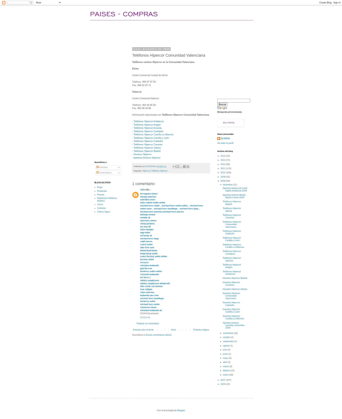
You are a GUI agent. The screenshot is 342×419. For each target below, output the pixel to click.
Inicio (173, 330)
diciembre (228, 184)
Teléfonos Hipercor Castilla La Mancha (153, 134)
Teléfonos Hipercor (159, 171)
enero (226, 375)
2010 (223, 172)
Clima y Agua (103, 211)
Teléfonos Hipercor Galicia (147, 147)
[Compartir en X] (181, 166)
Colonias (101, 208)
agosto (226, 345)
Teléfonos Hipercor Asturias (148, 128)
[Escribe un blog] (178, 166)
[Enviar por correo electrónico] (174, 166)
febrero (226, 370)
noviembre (228, 333)
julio (225, 349)
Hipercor (146, 171)
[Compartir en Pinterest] (188, 166)
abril (225, 362)
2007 (223, 380)
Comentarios (105, 172)
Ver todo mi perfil (225, 143)
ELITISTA (225, 138)
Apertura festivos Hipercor (146, 157)
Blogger (181, 410)
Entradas (103, 167)
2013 (223, 160)
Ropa (99, 187)
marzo (226, 366)
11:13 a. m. (145, 317)
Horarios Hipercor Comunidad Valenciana (231, 296)
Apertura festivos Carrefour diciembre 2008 (234, 325)
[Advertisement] (159, 33)
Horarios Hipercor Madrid (235, 278)
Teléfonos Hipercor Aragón (147, 124)
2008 (223, 181)
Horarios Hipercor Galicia (235, 289)
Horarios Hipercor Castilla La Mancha (233, 317)
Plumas (100, 194)
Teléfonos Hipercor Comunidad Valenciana (232, 224)
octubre (227, 337)
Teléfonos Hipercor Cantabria (148, 131)
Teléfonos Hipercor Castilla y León (151, 138)
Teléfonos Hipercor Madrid (147, 151)
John (142, 189)
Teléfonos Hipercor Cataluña (148, 141)
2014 (223, 156)
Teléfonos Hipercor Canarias (148, 144)
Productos (102, 191)
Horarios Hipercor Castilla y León (231, 310)
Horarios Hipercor (142, 154)
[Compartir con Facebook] (184, 166)
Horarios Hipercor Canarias (231, 283)
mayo (226, 358)
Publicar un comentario (148, 323)
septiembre (228, 341)
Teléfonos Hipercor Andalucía (149, 121)
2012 (223, 164)
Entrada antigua (201, 330)
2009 (223, 177)
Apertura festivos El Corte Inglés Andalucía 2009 (235, 189)
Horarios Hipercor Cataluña (231, 303)
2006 (223, 384)
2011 (223, 168)
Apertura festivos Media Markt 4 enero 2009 (234, 196)
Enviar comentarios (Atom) (159, 335)
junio (225, 354)
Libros (100, 204)
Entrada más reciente (143, 330)
